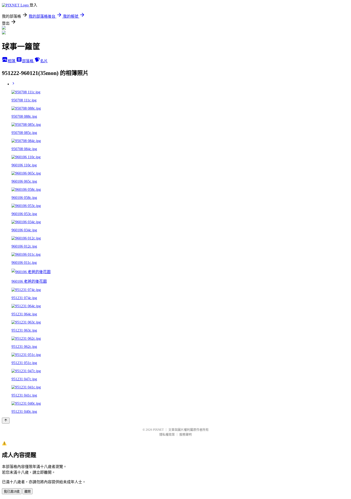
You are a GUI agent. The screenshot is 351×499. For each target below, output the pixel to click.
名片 (44, 61)
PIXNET (158, 429)
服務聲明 (185, 434)
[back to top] (6, 421)
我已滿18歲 (12, 491)
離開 (27, 491)
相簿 (12, 61)
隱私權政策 (167, 434)
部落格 (28, 61)
